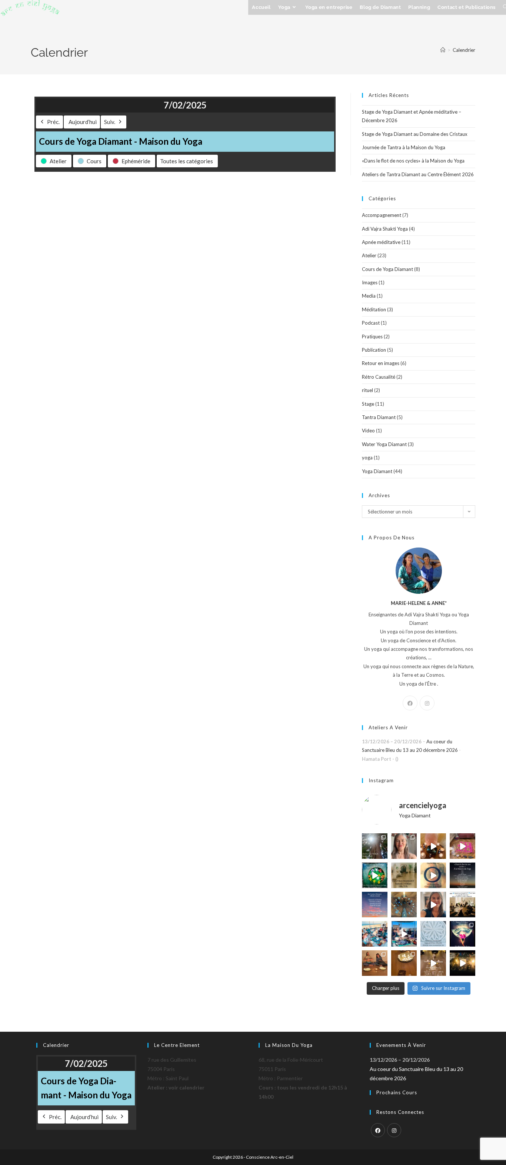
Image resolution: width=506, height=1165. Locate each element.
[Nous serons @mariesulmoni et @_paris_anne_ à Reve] (404, 846)
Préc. (53, 121)
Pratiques (372, 336)
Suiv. (109, 121)
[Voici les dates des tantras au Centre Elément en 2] (433, 963)
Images (369, 282)
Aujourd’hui (83, 121)
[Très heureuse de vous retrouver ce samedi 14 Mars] (404, 875)
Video (368, 430)
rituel (367, 390)
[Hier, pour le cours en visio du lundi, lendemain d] (404, 904)
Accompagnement (381, 215)
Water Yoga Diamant (384, 444)
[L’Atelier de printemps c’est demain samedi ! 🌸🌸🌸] (462, 934)
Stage (368, 404)
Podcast (371, 323)
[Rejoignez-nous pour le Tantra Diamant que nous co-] (433, 875)
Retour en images (380, 363)
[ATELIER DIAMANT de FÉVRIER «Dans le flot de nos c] (462, 875)
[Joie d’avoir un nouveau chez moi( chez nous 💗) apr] (462, 846)
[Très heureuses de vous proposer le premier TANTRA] (462, 904)
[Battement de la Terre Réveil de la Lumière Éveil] (374, 963)
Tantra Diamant (379, 417)
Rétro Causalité (378, 377)
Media (369, 296)
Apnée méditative (381, 242)
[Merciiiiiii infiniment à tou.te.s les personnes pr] (374, 934)
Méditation (374, 309)
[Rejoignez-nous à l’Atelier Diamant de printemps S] (374, 875)
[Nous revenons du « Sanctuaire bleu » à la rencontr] (404, 934)
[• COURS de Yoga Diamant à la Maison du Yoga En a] (433, 904)
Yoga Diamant (377, 471)
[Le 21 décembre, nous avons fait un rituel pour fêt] (404, 963)
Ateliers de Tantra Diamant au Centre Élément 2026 (418, 174)
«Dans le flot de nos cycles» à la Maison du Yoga (413, 161)
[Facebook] (410, 703)
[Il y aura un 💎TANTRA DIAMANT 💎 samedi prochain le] (433, 846)
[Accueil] (442, 50)
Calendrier (464, 50)
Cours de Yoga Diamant (387, 269)
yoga (367, 458)
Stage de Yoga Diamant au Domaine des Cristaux (414, 134)
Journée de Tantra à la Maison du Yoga (403, 147)
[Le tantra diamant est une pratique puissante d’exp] (374, 904)
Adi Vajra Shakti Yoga (385, 229)
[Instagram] (427, 703)
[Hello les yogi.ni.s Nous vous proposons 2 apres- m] (374, 846)
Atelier (369, 255)
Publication (374, 350)
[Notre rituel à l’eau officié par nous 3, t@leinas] (462, 963)
